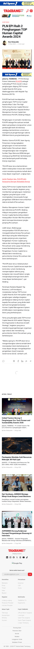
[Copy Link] (30, 361)
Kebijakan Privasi (17, 642)
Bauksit (4, 593)
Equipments (21, 603)
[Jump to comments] (3, 361)
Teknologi (5, 612)
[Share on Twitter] (14, 361)
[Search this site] (27, 10)
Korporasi (5, 22)
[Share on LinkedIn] (22, 361)
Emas (3, 585)
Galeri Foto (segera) (24, 617)
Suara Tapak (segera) (24, 620)
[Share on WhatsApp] (26, 361)
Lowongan (21, 615)
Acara (20, 588)
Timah (4, 588)
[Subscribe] (30, 574)
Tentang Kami (17, 627)
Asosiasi (4, 620)
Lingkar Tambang (23, 623)
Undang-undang (7, 600)
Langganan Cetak (17, 639)
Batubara (4, 583)
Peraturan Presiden (7, 603)
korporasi (21, 583)
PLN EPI (19, 81)
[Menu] (31, 10)
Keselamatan (6, 615)
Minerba (4, 617)
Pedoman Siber (17, 630)
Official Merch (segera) (25, 612)
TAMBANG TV (22, 600)
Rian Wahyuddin (13, 42)
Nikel (3, 590)
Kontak (17, 633)
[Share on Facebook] (18, 361)
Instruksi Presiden (7, 605)
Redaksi (17, 636)
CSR (19, 585)
